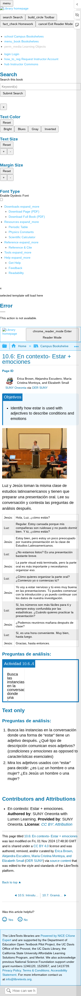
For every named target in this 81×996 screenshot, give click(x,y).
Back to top (9, 882)
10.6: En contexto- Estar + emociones (51, 836)
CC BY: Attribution (56, 824)
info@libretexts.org (18, 979)
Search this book (11, 79)
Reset (7, 122)
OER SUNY (40, 387)
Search (9, 991)
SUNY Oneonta (15, 387)
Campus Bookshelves (55, 346)
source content (60, 860)
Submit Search (13, 93)
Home (22, 346)
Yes (10, 919)
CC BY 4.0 (41, 846)
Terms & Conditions (36, 970)
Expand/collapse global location (76, 345)
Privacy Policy (11, 970)
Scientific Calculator (22, 237)
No (25, 919)
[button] (15, 268)
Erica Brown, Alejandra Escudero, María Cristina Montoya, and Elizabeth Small (37, 856)
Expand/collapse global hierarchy (7, 346)
